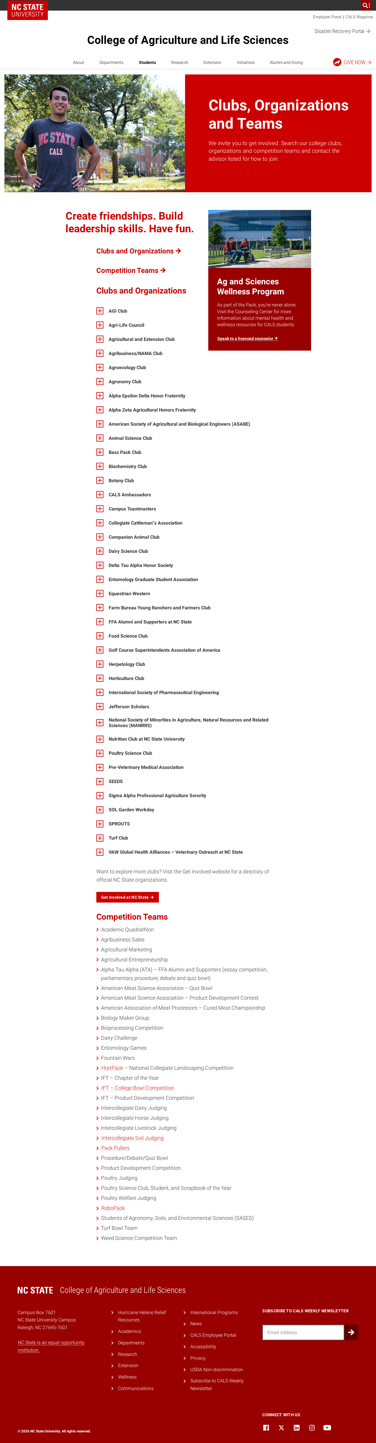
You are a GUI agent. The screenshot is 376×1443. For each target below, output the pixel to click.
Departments (111, 62)
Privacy (198, 1358)
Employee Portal (327, 17)
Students (147, 62)
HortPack (112, 1068)
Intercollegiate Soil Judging (132, 1138)
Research (179, 62)
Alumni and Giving (286, 62)
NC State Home (27, 10)
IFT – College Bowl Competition (137, 1088)
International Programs (214, 1312)
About (78, 62)
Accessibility (203, 1346)
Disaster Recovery (340, 31)
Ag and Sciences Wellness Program (250, 286)
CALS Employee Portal (213, 1335)
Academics (129, 1331)
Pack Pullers (115, 1148)
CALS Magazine (359, 17)
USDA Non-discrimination (216, 1369)
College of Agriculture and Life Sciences (188, 40)
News (196, 1323)
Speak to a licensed (245, 338)
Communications (136, 1388)
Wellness (127, 1377)
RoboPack (113, 1208)
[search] (366, 5)
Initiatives (246, 62)
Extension (212, 62)
